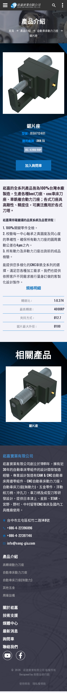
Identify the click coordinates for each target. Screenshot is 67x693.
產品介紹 (25, 30)
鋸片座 (33, 425)
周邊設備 (9, 595)
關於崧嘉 (10, 607)
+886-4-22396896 (19, 527)
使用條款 (24, 683)
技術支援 (10, 615)
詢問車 (8, 638)
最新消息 (10, 631)
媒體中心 (10, 623)
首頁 (11, 30)
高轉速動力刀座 (13, 564)
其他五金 (9, 587)
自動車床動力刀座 (47, 30)
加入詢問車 (33, 165)
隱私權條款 (39, 683)
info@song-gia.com (21, 543)
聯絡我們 (10, 646)
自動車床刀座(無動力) (17, 580)
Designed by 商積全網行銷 (34, 674)
